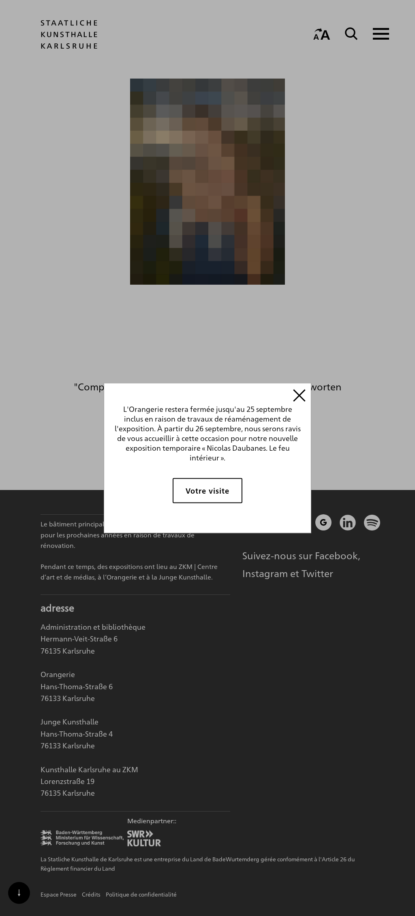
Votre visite (207, 490)
